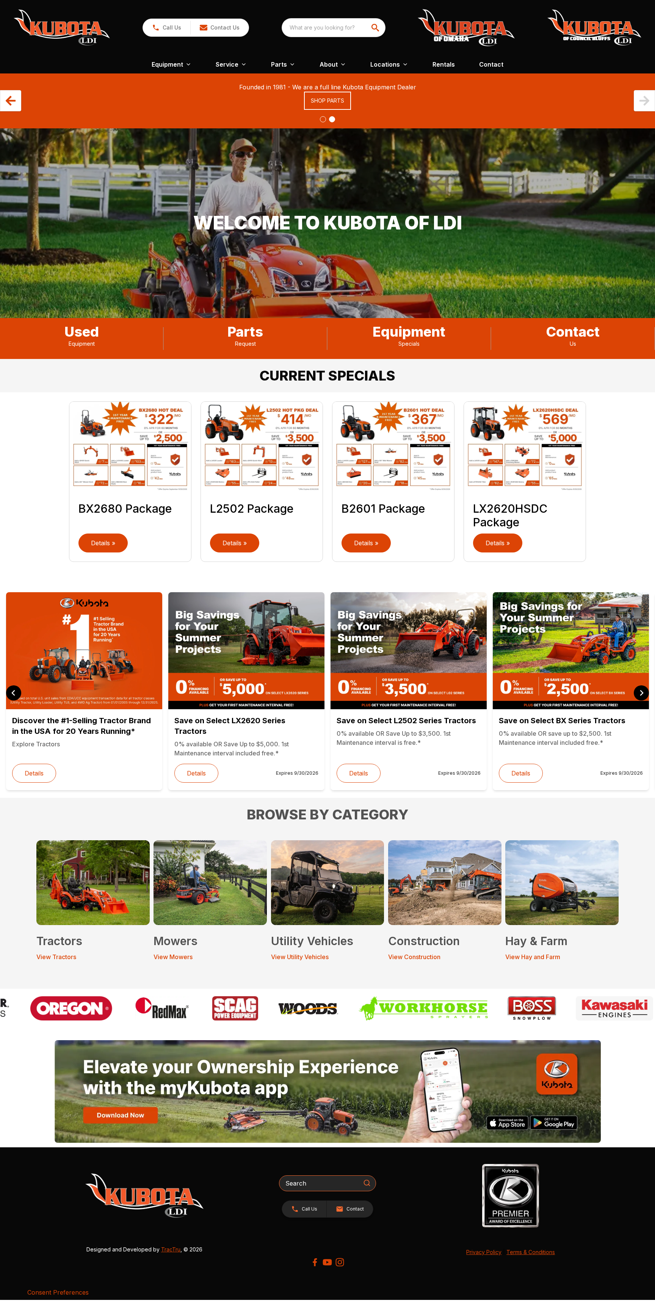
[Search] (367, 1183)
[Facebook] (315, 1262)
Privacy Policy (483, 1252)
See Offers (327, 109)
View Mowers (173, 957)
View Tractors (56, 957)
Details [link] (34, 773)
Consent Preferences (58, 1292)
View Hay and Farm (532, 957)
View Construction (414, 957)
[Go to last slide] (13, 693)
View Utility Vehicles (300, 957)
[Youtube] (327, 1262)
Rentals (443, 64)
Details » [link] (103, 543)
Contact (491, 64)
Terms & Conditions (530, 1252)
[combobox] (333, 28)
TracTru (170, 1249)
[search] (376, 27)
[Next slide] (641, 693)
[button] (166, 27)
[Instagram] (340, 1262)
